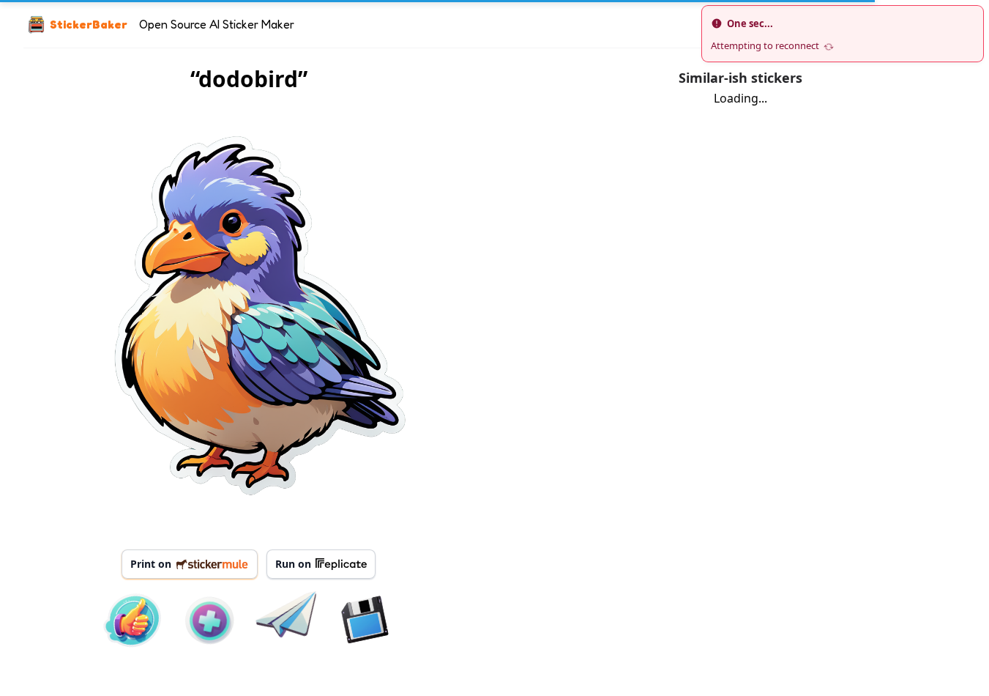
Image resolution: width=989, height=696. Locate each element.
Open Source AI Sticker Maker (216, 24)
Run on (293, 564)
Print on (150, 564)
